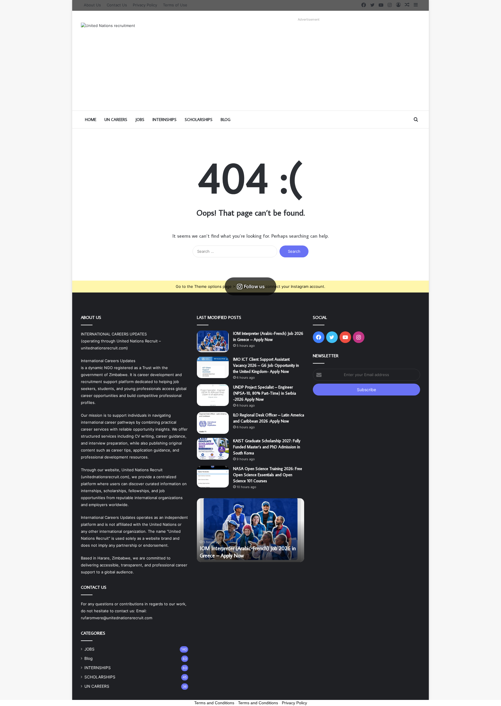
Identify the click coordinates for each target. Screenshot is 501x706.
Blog (225, 119)
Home (90, 119)
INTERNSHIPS (165, 119)
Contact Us (117, 5)
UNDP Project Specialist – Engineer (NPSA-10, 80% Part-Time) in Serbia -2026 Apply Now (264, 393)
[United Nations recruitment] (108, 25)
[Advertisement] (308, 64)
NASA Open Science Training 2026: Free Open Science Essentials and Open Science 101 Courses (267, 474)
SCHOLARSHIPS (199, 119)
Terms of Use (175, 5)
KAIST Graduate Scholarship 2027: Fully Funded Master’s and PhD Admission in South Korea (266, 447)
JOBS (139, 119)
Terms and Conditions (214, 702)
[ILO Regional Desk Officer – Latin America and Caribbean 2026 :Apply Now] (213, 423)
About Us (92, 5)
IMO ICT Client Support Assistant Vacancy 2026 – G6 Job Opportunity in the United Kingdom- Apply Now (266, 365)
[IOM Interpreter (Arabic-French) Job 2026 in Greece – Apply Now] (213, 341)
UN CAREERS (115, 119)
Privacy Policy (145, 5)
